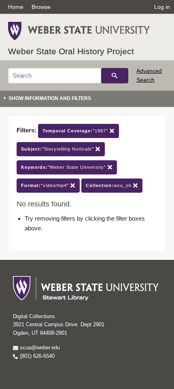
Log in (162, 7)
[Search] (114, 75)
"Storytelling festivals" (58, 149)
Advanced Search (149, 75)
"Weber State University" (64, 167)
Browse (41, 7)
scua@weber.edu (39, 347)
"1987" (76, 130)
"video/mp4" (45, 185)
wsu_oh (109, 185)
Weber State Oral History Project (71, 51)
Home (15, 7)
